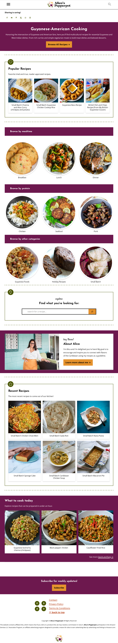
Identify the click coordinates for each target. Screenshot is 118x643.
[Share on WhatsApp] (25, 17)
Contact (53, 599)
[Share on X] (21, 17)
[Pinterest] (43, 609)
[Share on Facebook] (7, 17)
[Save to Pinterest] (16, 17)
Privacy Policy (56, 603)
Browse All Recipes (58, 44)
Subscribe (59, 587)
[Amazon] (43, 603)
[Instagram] (37, 603)
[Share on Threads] (30, 17)
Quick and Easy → (105, 557)
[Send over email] (11, 17)
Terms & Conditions (59, 608)
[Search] (92, 311)
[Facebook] (37, 609)
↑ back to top (57, 612)
